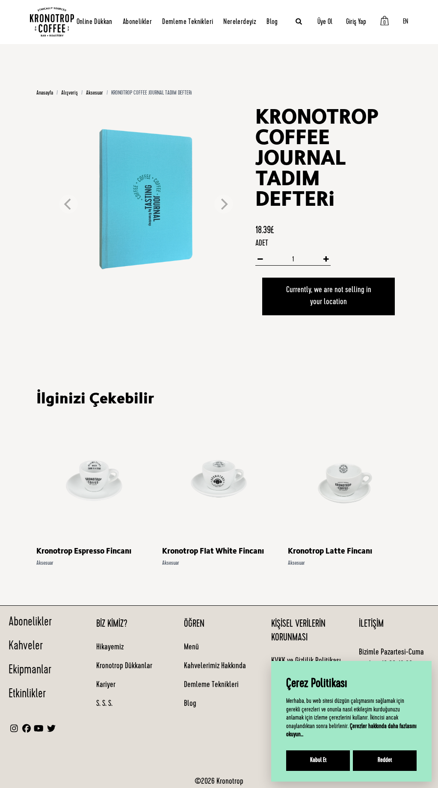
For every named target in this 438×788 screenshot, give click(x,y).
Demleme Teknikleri (187, 22)
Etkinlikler (27, 694)
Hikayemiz (110, 647)
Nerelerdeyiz (239, 22)
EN (405, 22)
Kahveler (26, 646)
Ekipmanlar (30, 670)
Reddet (385, 760)
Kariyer (105, 685)
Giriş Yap (356, 22)
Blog (272, 22)
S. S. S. (104, 704)
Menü (191, 647)
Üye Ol (324, 22)
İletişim (371, 624)
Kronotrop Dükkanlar (124, 666)
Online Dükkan (94, 22)
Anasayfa (44, 93)
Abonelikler (137, 22)
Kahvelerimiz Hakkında (215, 666)
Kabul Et (318, 760)
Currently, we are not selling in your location (328, 296)
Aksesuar (94, 93)
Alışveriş (69, 93)
